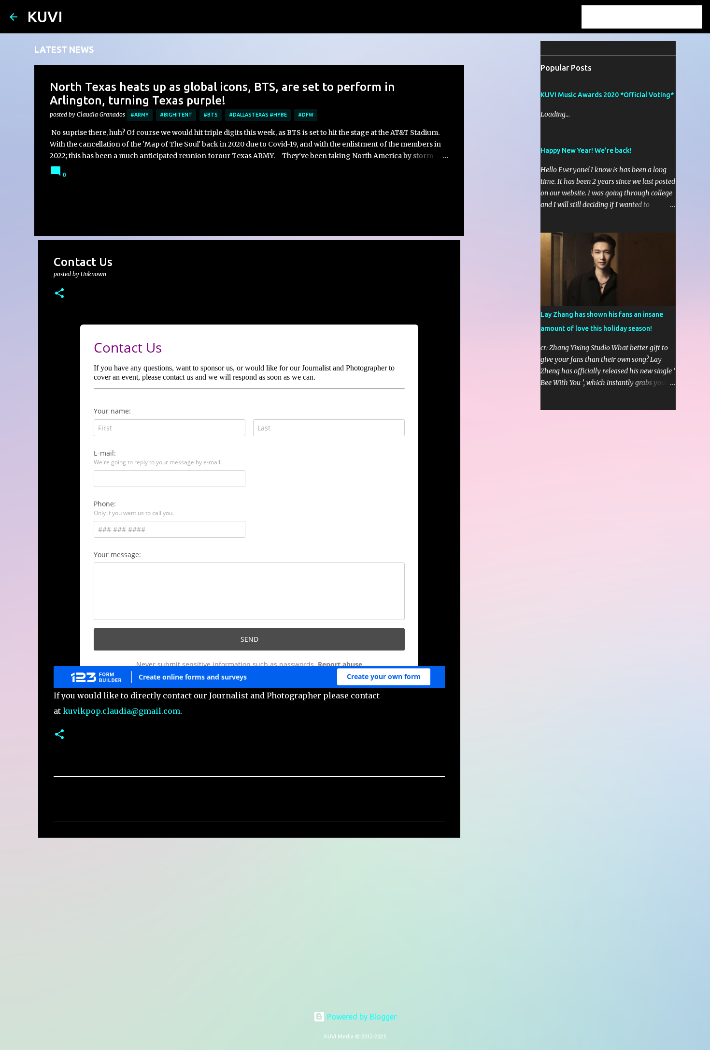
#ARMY (139, 115)
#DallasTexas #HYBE (258, 115)
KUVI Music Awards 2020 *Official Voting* (607, 95)
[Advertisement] (249, 920)
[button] (59, 293)
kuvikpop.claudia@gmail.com (121, 711)
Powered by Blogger (361, 1016)
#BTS (210, 115)
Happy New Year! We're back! (586, 150)
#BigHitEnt (176, 115)
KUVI (45, 16)
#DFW (305, 115)
